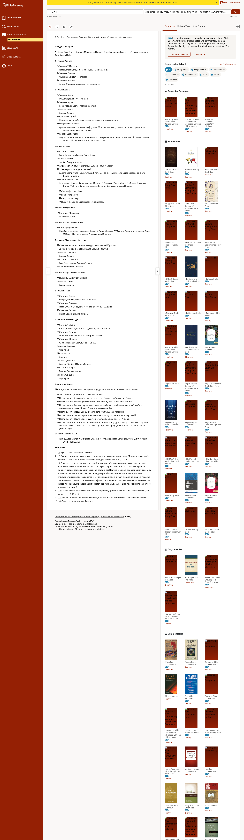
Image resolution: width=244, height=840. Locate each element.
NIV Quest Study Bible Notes (172, 314)
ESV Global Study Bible (192, 170)
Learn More (200, 54)
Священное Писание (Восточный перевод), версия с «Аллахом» (89, 516)
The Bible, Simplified (189, 697)
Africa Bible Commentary (170, 663)
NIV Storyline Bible (193, 313)
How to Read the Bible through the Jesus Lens (172, 771)
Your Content (199, 26)
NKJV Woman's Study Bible (211, 496)
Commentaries (175, 634)
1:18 (60, 497)
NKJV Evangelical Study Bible (192, 423)
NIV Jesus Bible (211, 279)
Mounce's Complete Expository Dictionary (209, 122)
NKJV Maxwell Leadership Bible (192, 460)
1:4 (59, 452)
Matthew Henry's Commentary (192, 770)
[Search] (235, 11)
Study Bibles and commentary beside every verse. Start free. (133, 2)
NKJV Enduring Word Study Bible (172, 423)
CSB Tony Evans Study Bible (171, 170)
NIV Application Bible (211, 205)
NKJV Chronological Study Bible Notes (213, 385)
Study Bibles (174, 141)
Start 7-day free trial (179, 54)
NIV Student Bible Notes (212, 314)
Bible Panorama (171, 696)
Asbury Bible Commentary (190, 663)
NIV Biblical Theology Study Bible (171, 244)
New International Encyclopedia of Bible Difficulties (172, 616)
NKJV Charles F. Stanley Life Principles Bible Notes (191, 387)
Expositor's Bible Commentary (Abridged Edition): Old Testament (193, 122)
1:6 (59, 463)
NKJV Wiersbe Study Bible (190, 496)
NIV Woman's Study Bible (210, 348)
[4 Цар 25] (48, 271)
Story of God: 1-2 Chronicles (192, 806)
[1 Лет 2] (158, 271)
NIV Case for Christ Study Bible (193, 243)
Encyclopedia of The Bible (191, 578)
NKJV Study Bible (172, 495)
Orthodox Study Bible (191, 530)
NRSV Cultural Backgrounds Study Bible (173, 531)
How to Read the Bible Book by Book (213, 731)
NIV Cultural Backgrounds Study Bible (213, 244)
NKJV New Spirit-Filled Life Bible (212, 460)
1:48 (60, 501)
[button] (229, 2)
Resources (170, 26)
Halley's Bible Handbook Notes (192, 731)
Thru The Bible (211, 805)
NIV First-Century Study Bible (172, 280)
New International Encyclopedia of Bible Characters (212, 579)
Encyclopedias (175, 549)
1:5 (59, 456)
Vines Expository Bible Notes (212, 530)
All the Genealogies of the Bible (173, 578)
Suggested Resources (178, 91)
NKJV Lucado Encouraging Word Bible (213, 424)
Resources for (175, 64)
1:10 (60, 490)
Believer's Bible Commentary (211, 663)
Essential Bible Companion (211, 697)
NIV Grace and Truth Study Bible (192, 280)
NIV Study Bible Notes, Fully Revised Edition (171, 121)
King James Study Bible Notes (172, 205)
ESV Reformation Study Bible (212, 170)
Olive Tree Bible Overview (171, 806)
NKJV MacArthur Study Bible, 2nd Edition (172, 461)
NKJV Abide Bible (172, 384)
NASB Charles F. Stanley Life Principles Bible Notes (191, 207)
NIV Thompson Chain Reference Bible (192, 349)
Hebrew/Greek (184, 26)
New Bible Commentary (210, 770)
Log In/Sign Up (232, 2)
